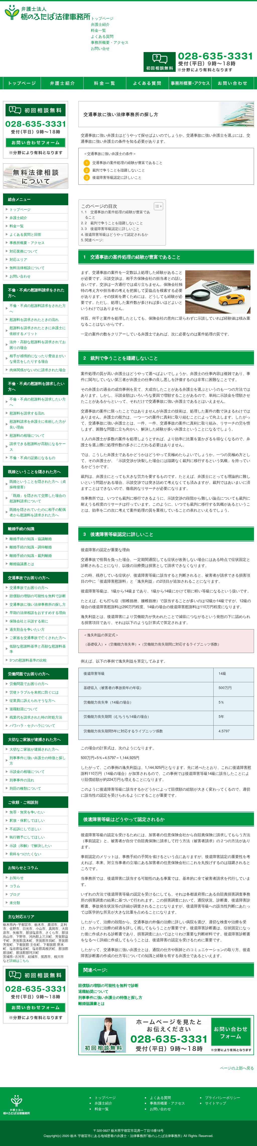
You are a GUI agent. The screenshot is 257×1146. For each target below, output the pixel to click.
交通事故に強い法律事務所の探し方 (38, 604)
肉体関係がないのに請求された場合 (38, 369)
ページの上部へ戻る (237, 1067)
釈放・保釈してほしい (27, 820)
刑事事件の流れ (22, 779)
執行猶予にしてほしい (27, 836)
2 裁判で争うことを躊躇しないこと (114, 222)
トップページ (102, 18)
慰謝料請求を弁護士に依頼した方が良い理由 (38, 424)
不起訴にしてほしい (25, 828)
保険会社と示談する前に (29, 620)
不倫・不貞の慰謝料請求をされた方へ (38, 308)
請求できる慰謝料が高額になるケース (38, 446)
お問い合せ (100, 48)
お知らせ (17, 877)
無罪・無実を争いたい (27, 811)
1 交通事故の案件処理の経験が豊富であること (117, 214)
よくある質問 (102, 36)
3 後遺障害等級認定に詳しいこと (112, 228)
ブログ (15, 894)
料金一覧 (98, 30)
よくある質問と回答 (25, 234)
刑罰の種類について (25, 788)
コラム (15, 885)
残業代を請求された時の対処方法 (36, 717)
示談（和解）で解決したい (31, 845)
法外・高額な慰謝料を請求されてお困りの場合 (38, 344)
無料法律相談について (27, 267)
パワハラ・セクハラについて (32, 725)
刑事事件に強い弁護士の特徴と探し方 (110, 997)
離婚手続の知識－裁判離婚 (31, 555)
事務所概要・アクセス (109, 42)
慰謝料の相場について (27, 435)
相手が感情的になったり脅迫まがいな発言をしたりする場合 (38, 358)
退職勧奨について (93, 991)
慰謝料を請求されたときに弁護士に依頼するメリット (38, 330)
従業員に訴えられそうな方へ (32, 700)
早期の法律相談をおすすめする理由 (38, 612)
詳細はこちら (19, 960)
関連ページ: (94, 239)
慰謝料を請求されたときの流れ (34, 319)
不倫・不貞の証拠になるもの (32, 457)
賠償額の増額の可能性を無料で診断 (108, 985)
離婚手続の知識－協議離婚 (31, 538)
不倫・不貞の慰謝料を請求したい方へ (38, 401)
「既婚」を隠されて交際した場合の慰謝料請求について (38, 498)
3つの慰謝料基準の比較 (28, 659)
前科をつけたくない (25, 853)
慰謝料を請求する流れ (27, 412)
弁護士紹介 (100, 24)
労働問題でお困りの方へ (29, 683)
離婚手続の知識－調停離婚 (31, 546)
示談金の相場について (27, 771)
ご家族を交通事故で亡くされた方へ (38, 637)
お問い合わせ (20, 276)
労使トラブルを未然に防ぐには (34, 692)
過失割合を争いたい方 (27, 629)
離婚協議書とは (91, 1003)
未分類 (15, 902)
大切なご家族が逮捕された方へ (34, 749)
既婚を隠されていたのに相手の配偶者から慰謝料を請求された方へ (38, 512)
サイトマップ (215, 1102)
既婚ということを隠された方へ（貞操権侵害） (38, 484)
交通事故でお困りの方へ (29, 587)
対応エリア (18, 259)
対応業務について (24, 251)
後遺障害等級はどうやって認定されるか (116, 234)
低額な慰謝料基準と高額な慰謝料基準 (38, 648)
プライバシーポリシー (222, 1097)
